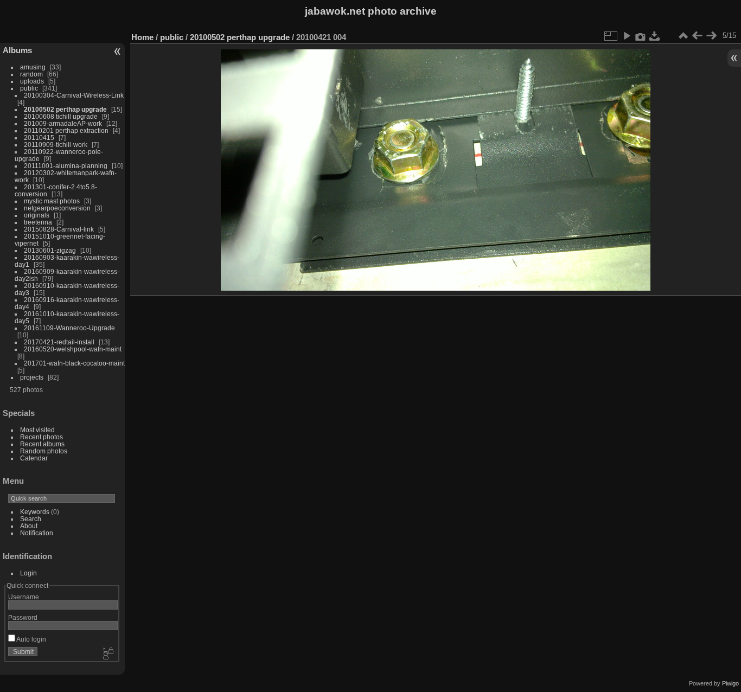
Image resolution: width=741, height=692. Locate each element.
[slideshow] (626, 36)
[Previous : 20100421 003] (697, 36)
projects (31, 377)
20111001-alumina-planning (65, 165)
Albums (17, 50)
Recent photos (41, 436)
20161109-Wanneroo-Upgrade (69, 327)
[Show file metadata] (641, 36)
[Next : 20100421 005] (711, 36)
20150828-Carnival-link (59, 229)
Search (30, 518)
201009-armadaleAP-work (63, 123)
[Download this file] (655, 36)
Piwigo (730, 683)
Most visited (37, 429)
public (29, 88)
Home (142, 37)
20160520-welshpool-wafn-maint (73, 349)
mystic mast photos (52, 200)
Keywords (34, 511)
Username (23, 596)
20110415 (39, 137)
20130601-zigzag (50, 250)
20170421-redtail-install (59, 341)
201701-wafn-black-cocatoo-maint (74, 363)
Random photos (43, 450)
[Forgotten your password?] (107, 654)
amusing (33, 67)
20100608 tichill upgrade (61, 116)
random (31, 74)
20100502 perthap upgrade (65, 109)
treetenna (38, 222)
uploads (32, 81)
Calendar (34, 458)
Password (22, 617)
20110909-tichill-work (55, 144)
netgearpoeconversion (57, 208)
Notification (36, 532)
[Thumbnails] (683, 36)
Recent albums (42, 443)
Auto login (30, 639)
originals (36, 215)
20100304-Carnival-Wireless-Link (74, 95)
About (28, 525)
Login (28, 572)
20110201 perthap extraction (66, 130)
